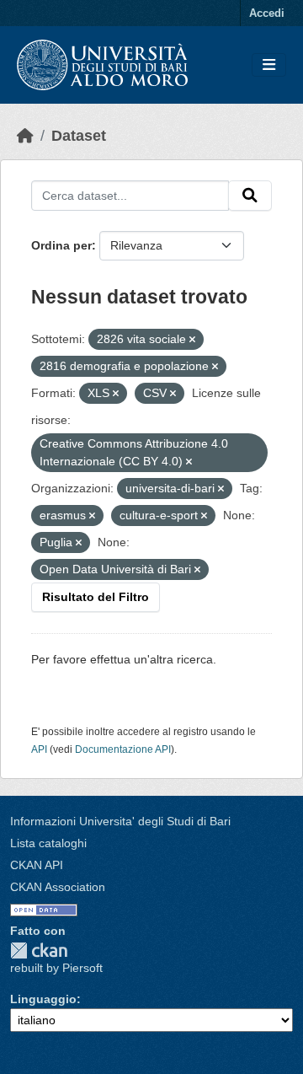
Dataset (78, 135)
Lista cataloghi (48, 843)
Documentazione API (123, 749)
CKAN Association (57, 887)
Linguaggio (43, 999)
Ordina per (61, 245)
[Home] (25, 135)
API (39, 749)
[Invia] (250, 195)
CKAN (38, 950)
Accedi (266, 13)
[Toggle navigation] (269, 65)
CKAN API (36, 865)
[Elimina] (192, 340)
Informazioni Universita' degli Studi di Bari (120, 821)
